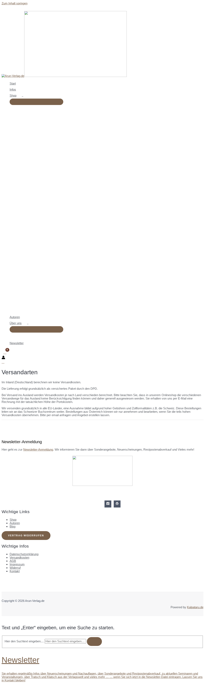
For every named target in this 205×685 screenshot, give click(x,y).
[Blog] (117, 503)
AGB (13, 561)
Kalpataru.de (195, 607)
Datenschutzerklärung (24, 554)
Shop (13, 519)
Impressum (17, 564)
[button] (18, 96)
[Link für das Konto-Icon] (3, 358)
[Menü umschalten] (36, 102)
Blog (12, 526)
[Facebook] (108, 503)
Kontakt (15, 571)
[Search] (94, 641)
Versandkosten (19, 557)
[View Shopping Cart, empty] (5, 352)
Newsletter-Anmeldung (38, 449)
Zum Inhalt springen (14, 3)
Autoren (15, 523)
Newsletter (20, 660)
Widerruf (15, 567)
